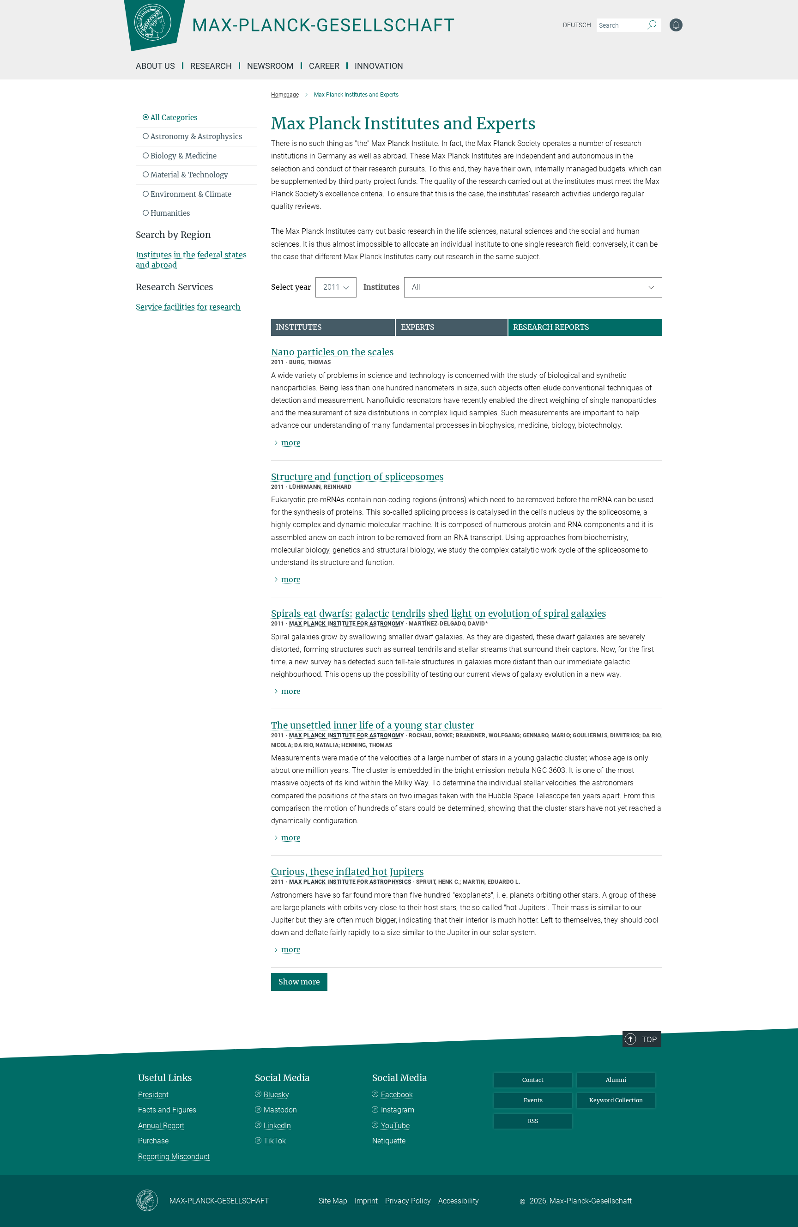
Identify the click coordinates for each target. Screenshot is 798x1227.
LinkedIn (277, 1125)
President (153, 1094)
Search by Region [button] (173, 235)
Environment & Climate (190, 194)
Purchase (153, 1140)
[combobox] (533, 287)
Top (649, 1039)
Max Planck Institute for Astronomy (346, 623)
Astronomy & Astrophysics (195, 136)
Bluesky (276, 1094)
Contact (533, 1079)
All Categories (173, 117)
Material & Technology (188, 174)
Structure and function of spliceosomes (357, 476)
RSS (533, 1121)
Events (533, 1100)
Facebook (397, 1094)
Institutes (381, 287)
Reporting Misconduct (174, 1156)
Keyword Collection (616, 1100)
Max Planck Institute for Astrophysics (350, 882)
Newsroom (270, 65)
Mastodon (280, 1110)
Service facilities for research (188, 306)
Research (211, 65)
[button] (299, 981)
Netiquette (388, 1140)
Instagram (397, 1110)
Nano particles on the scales (332, 352)
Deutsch (577, 25)
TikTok (275, 1140)
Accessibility (458, 1201)
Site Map (333, 1201)
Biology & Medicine (183, 156)
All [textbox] (416, 287)
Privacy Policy (408, 1201)
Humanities (169, 213)
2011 (331, 287)
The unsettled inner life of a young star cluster (372, 725)
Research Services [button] (174, 287)
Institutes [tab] (299, 327)
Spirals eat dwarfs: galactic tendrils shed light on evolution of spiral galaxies (438, 613)
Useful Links (165, 1078)
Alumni (616, 1079)
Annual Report (161, 1125)
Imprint (366, 1201)
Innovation (379, 65)
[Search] (651, 25)
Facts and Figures (167, 1110)
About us (155, 65)
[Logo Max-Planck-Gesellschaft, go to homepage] (288, 32)
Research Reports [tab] (551, 327)
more (291, 442)
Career (324, 65)
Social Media (282, 1078)
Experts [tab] (418, 327)
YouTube (395, 1125)
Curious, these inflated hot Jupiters (347, 871)
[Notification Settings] (676, 24)
